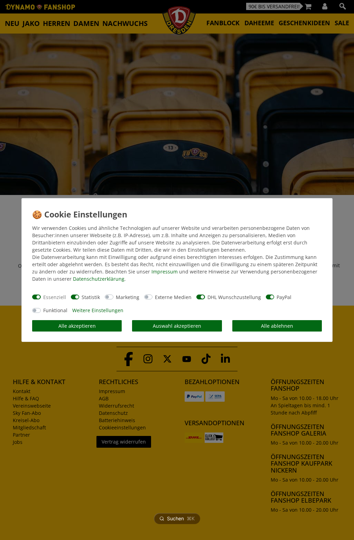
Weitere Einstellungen (97, 310)
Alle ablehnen (277, 326)
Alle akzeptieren (77, 326)
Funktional (55, 310)
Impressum (164, 271)
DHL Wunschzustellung (234, 297)
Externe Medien (173, 297)
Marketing (127, 297)
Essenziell (54, 297)
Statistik (91, 297)
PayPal (284, 297)
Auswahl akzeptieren (177, 326)
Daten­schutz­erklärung (98, 279)
